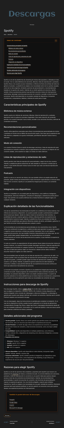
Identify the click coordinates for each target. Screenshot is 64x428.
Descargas (7, 415)
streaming (15, 374)
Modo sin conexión (13, 53)
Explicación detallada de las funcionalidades (19, 64)
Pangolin (12, 399)
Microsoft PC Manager (16, 408)
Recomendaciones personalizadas (17, 51)
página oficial (27, 289)
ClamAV (11, 405)
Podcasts (10, 59)
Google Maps (13, 402)
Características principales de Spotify (17, 45)
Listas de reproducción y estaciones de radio (19, 56)
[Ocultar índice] (56, 41)
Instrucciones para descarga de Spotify (17, 67)
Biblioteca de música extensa (15, 48)
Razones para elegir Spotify (14, 73)
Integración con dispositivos (15, 62)
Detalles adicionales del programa (16, 70)
